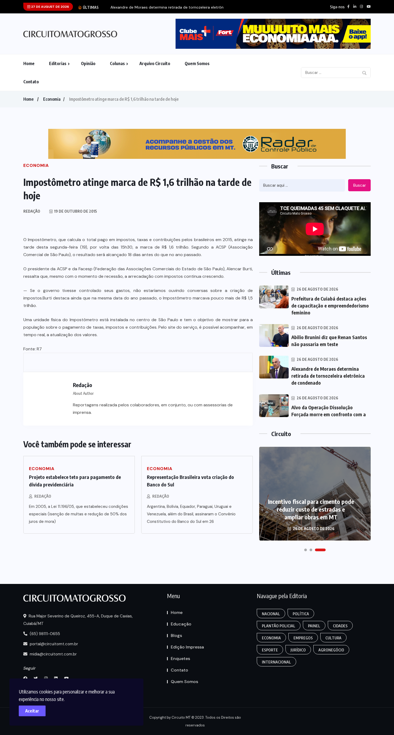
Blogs (176, 635)
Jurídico (298, 650)
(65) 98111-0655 (44, 633)
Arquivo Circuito (154, 63)
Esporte (270, 650)
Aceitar (32, 711)
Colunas (117, 63)
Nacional (271, 614)
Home (29, 63)
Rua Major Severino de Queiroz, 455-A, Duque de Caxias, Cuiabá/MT (78, 619)
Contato (31, 81)
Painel (314, 626)
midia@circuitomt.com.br (53, 654)
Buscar (359, 185)
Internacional (276, 662)
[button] (305, 550)
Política (301, 614)
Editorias (57, 63)
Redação (42, 496)
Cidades (340, 626)
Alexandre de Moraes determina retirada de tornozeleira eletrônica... (170, 7)
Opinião (88, 63)
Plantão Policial (278, 626)
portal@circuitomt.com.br (53, 644)
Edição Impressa (187, 647)
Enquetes (180, 658)
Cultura (333, 638)
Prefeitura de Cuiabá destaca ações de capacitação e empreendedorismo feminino (330, 305)
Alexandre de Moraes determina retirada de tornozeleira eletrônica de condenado (328, 376)
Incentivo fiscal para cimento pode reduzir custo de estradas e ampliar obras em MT (311, 509)
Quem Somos (197, 63)
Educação (181, 624)
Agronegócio (331, 650)
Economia (52, 99)
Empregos (303, 638)
